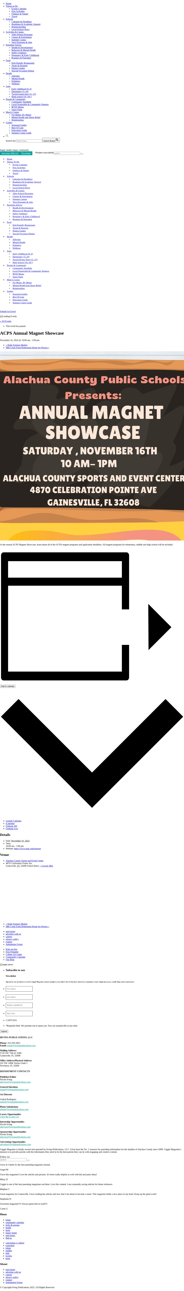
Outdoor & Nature (20, 14)
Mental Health (18, 78)
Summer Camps (19, 40)
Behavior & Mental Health (24, 50)
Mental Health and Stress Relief (26, 117)
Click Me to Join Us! (9, 1117)
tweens (9, 1256)
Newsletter (26, 153)
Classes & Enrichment (22, 37)
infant (8, 1248)
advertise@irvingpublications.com (15, 1144)
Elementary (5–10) (20, 91)
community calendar (15, 1222)
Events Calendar (19, 8)
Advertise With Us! (10, 153)
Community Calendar (15, 957)
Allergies (16, 76)
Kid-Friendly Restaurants (23, 63)
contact (9, 942)
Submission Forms (14, 944)
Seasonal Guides (19, 125)
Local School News (20, 29)
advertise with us (13, 934)
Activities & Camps (15, 32)
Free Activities (18, 11)
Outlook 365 (11, 826)
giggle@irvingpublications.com (21, 1045)
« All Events (5, 321)
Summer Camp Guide (21, 133)
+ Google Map (46, 866)
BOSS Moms (18, 107)
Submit (4, 1031)
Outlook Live (12, 828)
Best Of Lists (17, 127)
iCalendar (10, 823)
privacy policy (12, 939)
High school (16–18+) (22, 96)
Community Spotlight (21, 102)
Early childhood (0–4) (21, 89)
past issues (10, 931)
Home (8, 3)
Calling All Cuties (14, 954)
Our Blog (10, 959)
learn (8, 1230)
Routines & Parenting (21, 58)
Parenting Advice (13, 45)
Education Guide (19, 130)
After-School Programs (22, 34)
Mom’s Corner (12, 112)
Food (8, 60)
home (8, 1220)
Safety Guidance (19, 52)
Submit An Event (8, 311)
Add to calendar (7, 686)
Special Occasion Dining (23, 71)
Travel (14, 16)
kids (7, 1253)
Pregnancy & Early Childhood (25, 55)
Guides (9, 122)
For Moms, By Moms (21, 115)
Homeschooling (19, 27)
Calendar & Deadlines (22, 21)
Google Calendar (13, 821)
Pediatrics (16, 81)
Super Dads (17, 109)
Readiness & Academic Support (26, 24)
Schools (9, 19)
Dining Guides (18, 68)
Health (9, 73)
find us (9, 1238)
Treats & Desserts (19, 65)
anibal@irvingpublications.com (14, 1102)
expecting (10, 1245)
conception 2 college (15, 1243)
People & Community (16, 99)
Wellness (16, 84)
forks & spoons (12, 1225)
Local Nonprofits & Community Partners (30, 104)
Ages (8, 86)
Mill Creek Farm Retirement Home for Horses (27, 347)
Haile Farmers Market (16, 345)
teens (8, 1258)
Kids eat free (11, 949)
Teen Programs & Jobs (22, 42)
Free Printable (12, 952)
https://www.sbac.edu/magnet (27, 848)
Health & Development (22, 47)
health (8, 1227)
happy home (11, 1233)
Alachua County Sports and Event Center (24, 860)
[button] (7, 136)
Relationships (18, 120)
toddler (9, 1250)
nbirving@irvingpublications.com (15, 1082)
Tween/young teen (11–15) (24, 94)
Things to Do (12, 6)
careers (9, 936)
